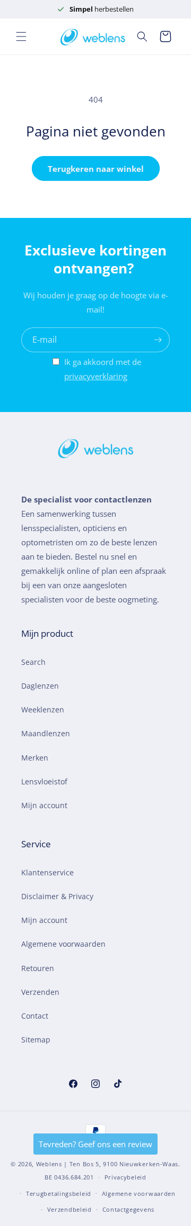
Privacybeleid (125, 1177)
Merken (34, 758)
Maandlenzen (45, 733)
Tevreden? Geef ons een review (95, 1144)
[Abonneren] (157, 339)
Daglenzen (40, 686)
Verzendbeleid (69, 1209)
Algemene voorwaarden (63, 944)
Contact (34, 1016)
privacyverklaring (95, 376)
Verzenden (40, 992)
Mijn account (44, 805)
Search (33, 662)
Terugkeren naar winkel (96, 168)
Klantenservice (47, 872)
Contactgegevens (128, 1209)
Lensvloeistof (44, 781)
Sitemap (35, 1040)
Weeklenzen (42, 710)
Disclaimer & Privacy (57, 896)
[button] (21, 36)
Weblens (49, 1164)
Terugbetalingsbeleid (58, 1193)
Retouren (37, 968)
